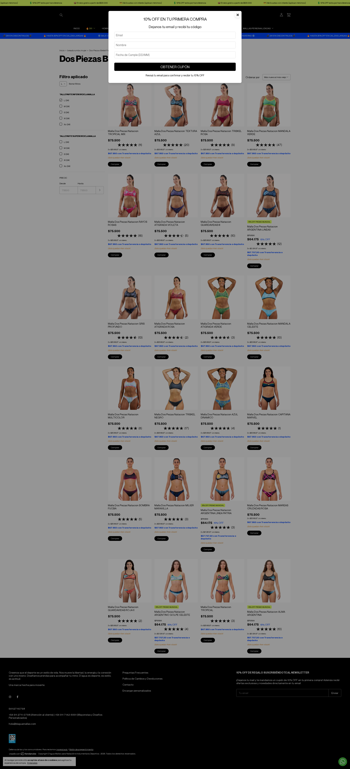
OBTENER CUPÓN (175, 67)
